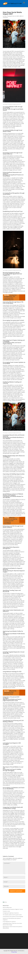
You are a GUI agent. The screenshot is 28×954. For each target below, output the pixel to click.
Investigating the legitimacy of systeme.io (11, 912)
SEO (21, 16)
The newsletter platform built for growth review (12, 914)
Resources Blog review (7, 907)
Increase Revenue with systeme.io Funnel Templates (13, 916)
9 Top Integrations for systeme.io (9, 921)
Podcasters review (6, 911)
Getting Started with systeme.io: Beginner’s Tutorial (13, 909)
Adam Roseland (8, 16)
